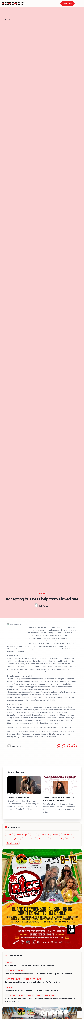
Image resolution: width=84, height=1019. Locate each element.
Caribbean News (28, 839)
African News (43, 839)
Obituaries (66, 835)
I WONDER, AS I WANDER (18, 797)
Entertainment (57, 839)
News (34, 835)
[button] (59, 746)
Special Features (12, 843)
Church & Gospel (21, 835)
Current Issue (44, 835)
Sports (55, 835)
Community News (13, 839)
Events (9, 835)
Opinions (69, 839)
